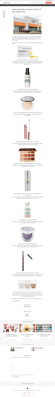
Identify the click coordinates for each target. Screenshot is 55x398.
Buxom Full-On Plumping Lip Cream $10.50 (27, 141)
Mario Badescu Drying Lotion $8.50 (27, 219)
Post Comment (15, 376)
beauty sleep (20, 221)
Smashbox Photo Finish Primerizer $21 (27, 89)
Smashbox (35, 39)
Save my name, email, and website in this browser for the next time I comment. (22, 374)
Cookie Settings (39, 390)
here (24, 42)
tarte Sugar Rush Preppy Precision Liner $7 (27, 273)
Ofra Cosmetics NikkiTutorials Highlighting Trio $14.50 (27, 292)
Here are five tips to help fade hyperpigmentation (34, 298)
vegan (15, 196)
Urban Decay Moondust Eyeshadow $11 (27, 244)
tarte (38, 39)
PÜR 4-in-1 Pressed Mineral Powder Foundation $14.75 (27, 112)
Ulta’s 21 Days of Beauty (25, 36)
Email (12, 371)
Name (12, 367)
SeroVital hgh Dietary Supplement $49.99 (27, 60)
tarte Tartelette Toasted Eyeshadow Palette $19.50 (27, 163)
